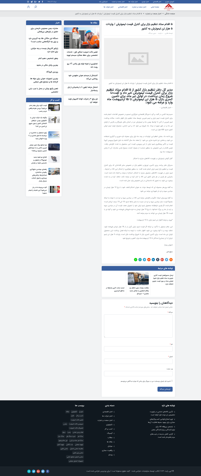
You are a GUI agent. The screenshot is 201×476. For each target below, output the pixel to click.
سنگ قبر (80, 436)
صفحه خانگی (170, 13)
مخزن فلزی (64, 448)
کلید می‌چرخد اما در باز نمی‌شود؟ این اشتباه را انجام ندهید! (37, 190)
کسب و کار (108, 429)
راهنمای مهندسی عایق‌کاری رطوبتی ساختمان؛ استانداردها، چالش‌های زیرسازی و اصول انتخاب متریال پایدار (38, 175)
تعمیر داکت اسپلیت (77, 420)
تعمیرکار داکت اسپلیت (76, 428)
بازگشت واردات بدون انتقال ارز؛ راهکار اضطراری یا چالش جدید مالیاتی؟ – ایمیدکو (139, 291)
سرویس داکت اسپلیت (76, 424)
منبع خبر (170, 251)
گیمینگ (109, 433)
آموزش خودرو (169, 1)
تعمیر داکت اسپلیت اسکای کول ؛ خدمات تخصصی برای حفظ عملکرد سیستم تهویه (82, 54)
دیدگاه (170, 312)
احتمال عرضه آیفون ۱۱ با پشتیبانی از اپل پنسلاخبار (82, 89)
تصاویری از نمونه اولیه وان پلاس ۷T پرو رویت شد (82, 65)
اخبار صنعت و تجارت (118, 1)
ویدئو (110, 454)
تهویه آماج (60, 444)
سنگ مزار (61, 436)
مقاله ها (109, 441)
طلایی (167, 33)
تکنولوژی (109, 424)
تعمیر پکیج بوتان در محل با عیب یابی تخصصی (43, 90)
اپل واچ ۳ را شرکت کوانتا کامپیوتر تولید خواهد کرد (83, 101)
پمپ (69, 432)
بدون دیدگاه (152, 33)
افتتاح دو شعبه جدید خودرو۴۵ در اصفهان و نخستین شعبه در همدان (39, 160)
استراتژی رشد (103, 1)
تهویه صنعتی (79, 444)
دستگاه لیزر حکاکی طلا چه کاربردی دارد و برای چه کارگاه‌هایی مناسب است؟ (43, 40)
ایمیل (170, 356)
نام (171, 344)
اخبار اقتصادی (157, 1)
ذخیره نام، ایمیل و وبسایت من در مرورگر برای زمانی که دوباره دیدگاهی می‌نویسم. (145, 381)
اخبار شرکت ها (133, 1)
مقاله (67, 411)
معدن (65, 424)
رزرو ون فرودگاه (52, 71)
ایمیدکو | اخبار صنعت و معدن (168, 6)
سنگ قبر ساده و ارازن (76, 440)
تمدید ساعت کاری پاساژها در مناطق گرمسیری (115, 289)
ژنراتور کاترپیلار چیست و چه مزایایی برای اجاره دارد (44, 50)
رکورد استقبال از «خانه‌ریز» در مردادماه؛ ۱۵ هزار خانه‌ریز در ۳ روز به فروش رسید (38, 136)
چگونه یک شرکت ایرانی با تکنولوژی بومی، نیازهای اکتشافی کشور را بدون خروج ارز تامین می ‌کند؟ (38, 122)
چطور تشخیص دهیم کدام (48, 58)
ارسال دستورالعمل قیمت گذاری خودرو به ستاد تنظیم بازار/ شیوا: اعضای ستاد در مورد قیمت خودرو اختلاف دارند (162, 279)
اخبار (72, 416)
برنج (64, 432)
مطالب (110, 437)
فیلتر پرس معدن (78, 432)
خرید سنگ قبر (70, 436)
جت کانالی (69, 444)
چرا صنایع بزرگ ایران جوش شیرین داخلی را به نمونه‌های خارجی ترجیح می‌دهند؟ (37, 148)
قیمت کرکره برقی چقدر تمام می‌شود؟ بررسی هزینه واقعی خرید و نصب (38, 108)
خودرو (81, 411)
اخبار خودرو (145, 1)
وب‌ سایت (170, 369)
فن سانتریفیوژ (63, 440)
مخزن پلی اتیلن (78, 453)
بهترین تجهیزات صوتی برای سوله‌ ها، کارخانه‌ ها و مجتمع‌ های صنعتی (44, 80)
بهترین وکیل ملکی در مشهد (47, 65)
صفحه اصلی (155, 7)
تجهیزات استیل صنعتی (76, 461)
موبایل (110, 446)
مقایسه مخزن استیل (76, 448)
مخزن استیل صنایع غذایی (75, 457)
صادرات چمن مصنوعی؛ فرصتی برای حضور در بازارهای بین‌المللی (44, 30)
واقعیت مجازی (107, 450)
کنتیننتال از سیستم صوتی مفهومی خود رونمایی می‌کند (83, 77)
